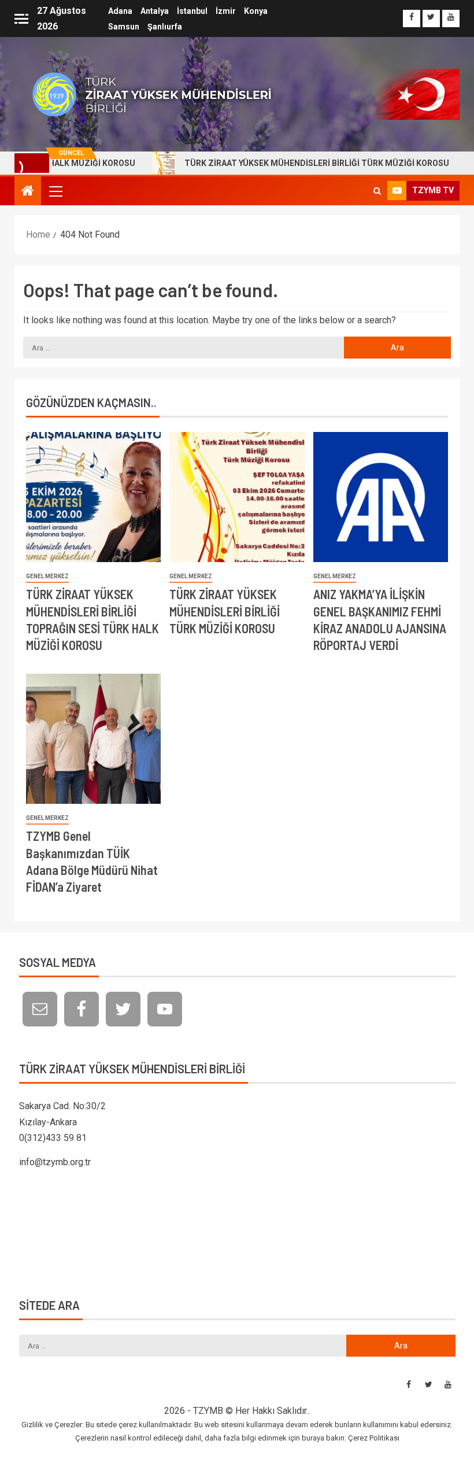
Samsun (123, 26)
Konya (256, 11)
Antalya (154, 11)
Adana (120, 11)
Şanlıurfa (164, 26)
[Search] (377, 191)
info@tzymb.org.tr (55, 1162)
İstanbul (192, 11)
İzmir (226, 11)
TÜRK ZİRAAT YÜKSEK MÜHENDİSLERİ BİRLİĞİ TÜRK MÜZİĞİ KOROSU (286, 163)
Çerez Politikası (373, 1438)
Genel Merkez (47, 576)
